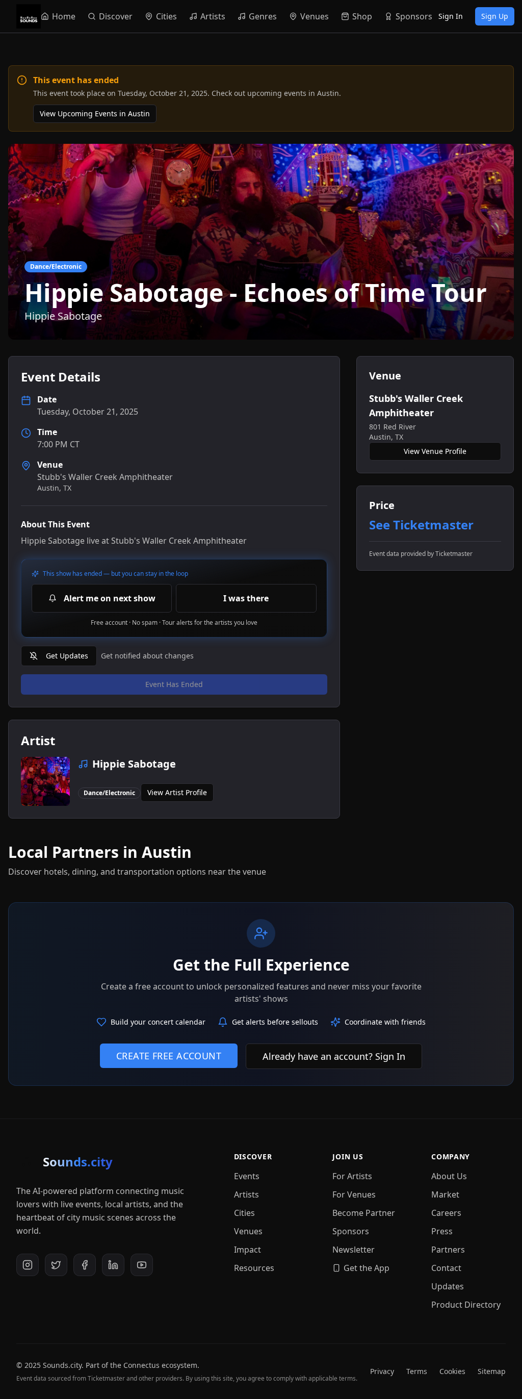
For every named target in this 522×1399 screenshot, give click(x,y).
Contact (446, 1268)
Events (246, 1176)
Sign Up (494, 16)
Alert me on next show (109, 598)
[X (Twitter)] (56, 1265)
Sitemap (492, 1371)
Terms (416, 1371)
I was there (246, 598)
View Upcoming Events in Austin (95, 113)
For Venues (354, 1194)
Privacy (382, 1371)
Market (445, 1194)
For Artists (352, 1176)
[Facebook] (84, 1265)
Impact (247, 1249)
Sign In (450, 16)
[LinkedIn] (113, 1265)
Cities (244, 1212)
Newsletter (353, 1249)
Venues (248, 1231)
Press (442, 1231)
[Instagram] (27, 1265)
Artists (246, 1194)
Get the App (366, 1268)
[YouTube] (141, 1265)
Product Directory (466, 1304)
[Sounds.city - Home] (28, 16)
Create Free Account (169, 1056)
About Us (449, 1176)
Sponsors (350, 1231)
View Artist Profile (177, 792)
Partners (448, 1249)
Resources (254, 1268)
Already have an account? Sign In (334, 1056)
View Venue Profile (435, 451)
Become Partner (363, 1212)
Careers (446, 1212)
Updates (447, 1286)
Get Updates (67, 655)
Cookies (452, 1371)
